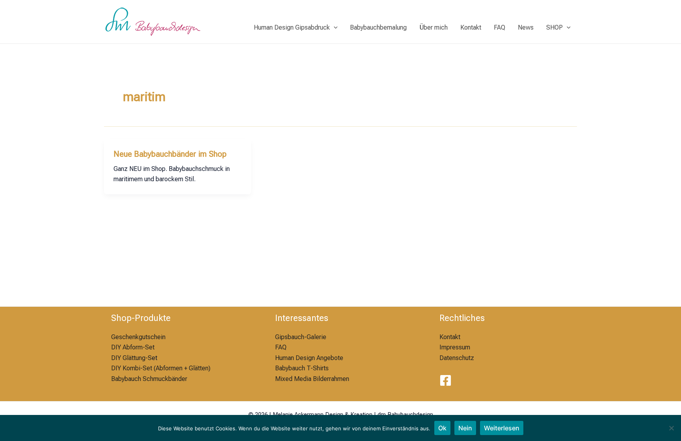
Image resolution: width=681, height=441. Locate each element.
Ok (442, 428)
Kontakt (470, 27)
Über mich (433, 27)
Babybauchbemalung (378, 27)
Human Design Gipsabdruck (292, 27)
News (526, 27)
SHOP (554, 27)
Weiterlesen (501, 428)
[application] (334, 27)
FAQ (499, 27)
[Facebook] (445, 380)
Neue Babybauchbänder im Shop (170, 154)
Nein (465, 428)
